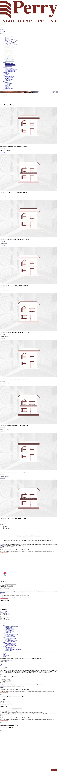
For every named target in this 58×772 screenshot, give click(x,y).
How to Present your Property (10, 65)
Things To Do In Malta (9, 77)
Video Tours (7, 87)
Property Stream (10, 660)
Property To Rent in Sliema (10, 641)
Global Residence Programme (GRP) (11, 40)
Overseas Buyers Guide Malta (10, 39)
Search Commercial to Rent (10, 71)
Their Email (2, 682)
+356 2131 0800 (3, 24)
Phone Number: (3, 702)
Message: (2, 588)
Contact (4, 89)
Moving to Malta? (8, 45)
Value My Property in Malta (10, 47)
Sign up (2, 547)
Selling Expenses (8, 49)
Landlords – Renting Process (10, 64)
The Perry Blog (8, 84)
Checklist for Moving (9, 46)
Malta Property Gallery (9, 79)
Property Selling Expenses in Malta (11, 634)
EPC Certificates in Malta (9, 51)
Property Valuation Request (10, 636)
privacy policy (47, 672)
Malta (4, 75)
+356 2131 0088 (3, 27)
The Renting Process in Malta (10, 638)
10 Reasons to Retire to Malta (10, 43)
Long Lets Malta (8, 60)
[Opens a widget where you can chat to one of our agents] (54, 770)
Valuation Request (8, 52)
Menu (2, 33)
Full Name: (2, 583)
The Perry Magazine (8, 83)
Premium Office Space (9, 68)
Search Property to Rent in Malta (11, 640)
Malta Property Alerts (9, 88)
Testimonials (7, 86)
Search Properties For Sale (9, 36)
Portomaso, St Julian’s (9, 628)
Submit (2, 593)
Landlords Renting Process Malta (11, 645)
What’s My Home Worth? (9, 61)
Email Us (2, 29)
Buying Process (8, 37)
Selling (4, 633)
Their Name (2, 681)
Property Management (9, 63)
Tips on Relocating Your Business (11, 69)
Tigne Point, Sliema (8, 627)
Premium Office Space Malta (10, 647)
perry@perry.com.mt (4, 552)
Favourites (2, 31)
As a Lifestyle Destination (9, 76)
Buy (3, 35)
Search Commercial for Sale (10, 70)
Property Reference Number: (5, 708)
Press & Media (7, 80)
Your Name (2, 679)
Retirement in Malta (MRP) (10, 42)
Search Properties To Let (9, 54)
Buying (4, 625)
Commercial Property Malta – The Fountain (13, 649)
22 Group (5, 661)
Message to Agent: (3, 711)
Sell (3, 48)
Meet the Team (7, 85)
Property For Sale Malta (9, 631)
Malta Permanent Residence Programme (12, 41)
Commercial (5, 67)
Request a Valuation (8, 66)
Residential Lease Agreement (10, 59)
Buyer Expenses (8, 38)
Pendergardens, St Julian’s (9, 629)
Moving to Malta (8, 632)
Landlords (4, 62)
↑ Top (1, 664)
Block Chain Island (8, 650)
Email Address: (3, 546)
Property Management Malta (10, 644)
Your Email (2, 680)
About (4, 81)
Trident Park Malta (8, 648)
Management (5, 72)
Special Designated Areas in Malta (11, 44)
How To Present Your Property (10, 643)
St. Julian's (2, 616)
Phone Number (3, 586)
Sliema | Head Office (4, 611)
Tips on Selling (7, 50)
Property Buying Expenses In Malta (11, 626)
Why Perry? (7, 82)
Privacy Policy (2, 545)
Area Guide (7, 78)
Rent (3, 53)
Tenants (6, 74)
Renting (4, 637)
